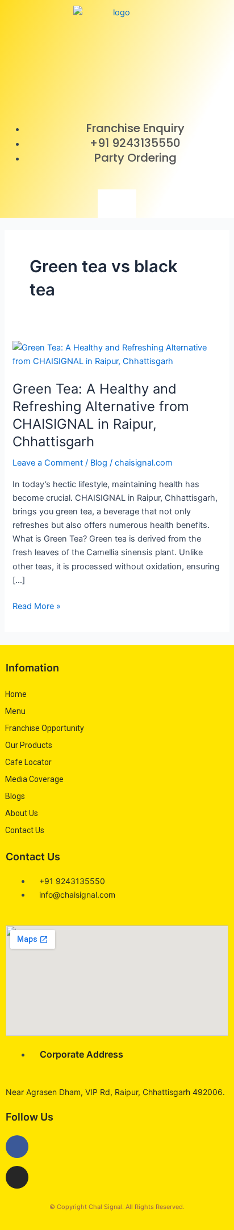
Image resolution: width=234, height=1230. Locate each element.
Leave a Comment (47, 463)
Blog (98, 463)
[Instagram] (17, 1177)
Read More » (36, 605)
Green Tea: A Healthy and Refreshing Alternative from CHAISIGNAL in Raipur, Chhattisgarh (100, 415)
